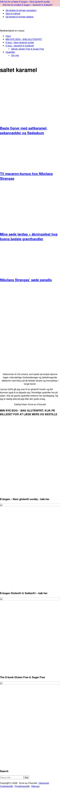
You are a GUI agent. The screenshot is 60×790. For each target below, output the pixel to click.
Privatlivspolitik (22, 786)
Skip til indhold (13, 13)
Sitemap (35, 786)
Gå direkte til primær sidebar (19, 16)
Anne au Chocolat (30, 25)
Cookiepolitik (6, 786)
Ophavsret (44, 783)
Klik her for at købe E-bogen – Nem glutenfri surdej (25, 1)
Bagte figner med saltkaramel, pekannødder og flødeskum (23, 130)
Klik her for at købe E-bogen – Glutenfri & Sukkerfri (27, 4)
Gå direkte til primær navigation (21, 10)
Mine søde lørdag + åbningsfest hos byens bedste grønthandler (28, 236)
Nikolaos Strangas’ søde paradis (26, 279)
